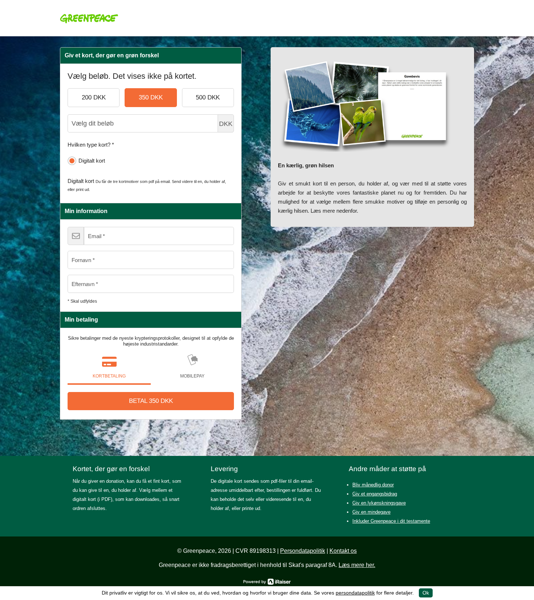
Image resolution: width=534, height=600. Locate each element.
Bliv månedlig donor (373, 484)
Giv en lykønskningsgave (379, 503)
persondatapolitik (355, 593)
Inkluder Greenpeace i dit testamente (391, 521)
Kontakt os (343, 551)
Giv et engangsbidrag (374, 494)
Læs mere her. (357, 565)
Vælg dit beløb (225, 123)
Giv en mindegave (371, 512)
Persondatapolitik (302, 551)
